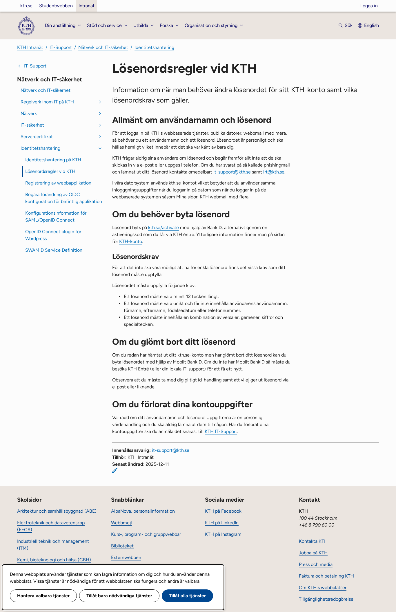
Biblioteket (122, 546)
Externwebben (126, 557)
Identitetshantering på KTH (53, 159)
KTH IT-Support (221, 431)
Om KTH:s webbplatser (322, 587)
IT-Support (61, 47)
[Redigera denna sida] (114, 470)
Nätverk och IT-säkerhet (103, 47)
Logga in (369, 5)
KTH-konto (130, 241)
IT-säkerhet (32, 125)
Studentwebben (56, 5)
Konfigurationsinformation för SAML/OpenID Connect (55, 216)
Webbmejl (121, 522)
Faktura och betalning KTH (326, 576)
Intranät (87, 5)
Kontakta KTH (313, 541)
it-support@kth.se (232, 172)
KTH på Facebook (223, 511)
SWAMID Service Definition (53, 250)
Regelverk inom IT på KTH (47, 102)
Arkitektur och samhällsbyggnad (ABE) (57, 511)
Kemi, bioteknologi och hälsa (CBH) (54, 559)
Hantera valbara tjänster (43, 595)
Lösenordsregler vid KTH (50, 171)
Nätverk (29, 113)
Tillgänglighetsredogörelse (326, 599)
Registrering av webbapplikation (58, 183)
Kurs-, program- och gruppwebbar (146, 534)
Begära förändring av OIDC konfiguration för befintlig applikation (63, 198)
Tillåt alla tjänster (187, 595)
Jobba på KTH (313, 553)
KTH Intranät (30, 47)
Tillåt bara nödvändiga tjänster (119, 595)
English (371, 25)
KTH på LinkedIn (222, 522)
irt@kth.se (273, 172)
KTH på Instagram (223, 534)
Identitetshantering (154, 47)
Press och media (316, 564)
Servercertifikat (37, 136)
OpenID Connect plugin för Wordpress (53, 235)
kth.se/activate (163, 227)
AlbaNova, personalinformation (143, 511)
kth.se (26, 5)
